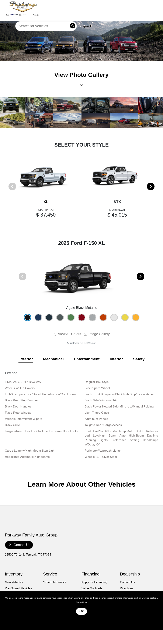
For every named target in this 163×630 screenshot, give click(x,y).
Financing (91, 574)
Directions (126, 588)
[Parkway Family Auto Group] (38, 8)
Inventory (13, 574)
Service (50, 574)
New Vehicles (14, 582)
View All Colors (69, 334)
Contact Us (21, 545)
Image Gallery (99, 334)
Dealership (130, 574)
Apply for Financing (94, 582)
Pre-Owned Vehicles (18, 588)
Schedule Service (54, 582)
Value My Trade (92, 588)
